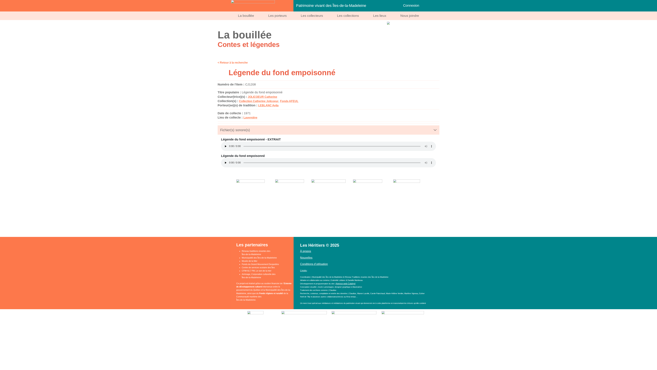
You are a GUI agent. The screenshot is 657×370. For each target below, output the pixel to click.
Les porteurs (277, 15)
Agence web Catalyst (345, 283)
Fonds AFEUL (289, 101)
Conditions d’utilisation (314, 264)
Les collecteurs (312, 15)
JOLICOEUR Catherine (262, 96)
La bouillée (246, 15)
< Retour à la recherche (233, 62)
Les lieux (379, 15)
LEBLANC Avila (268, 105)
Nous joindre (409, 15)
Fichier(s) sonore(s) (235, 130)
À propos (305, 251)
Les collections (348, 15)
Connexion (411, 5)
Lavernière (250, 117)
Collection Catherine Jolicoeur (258, 101)
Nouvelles (306, 257)
